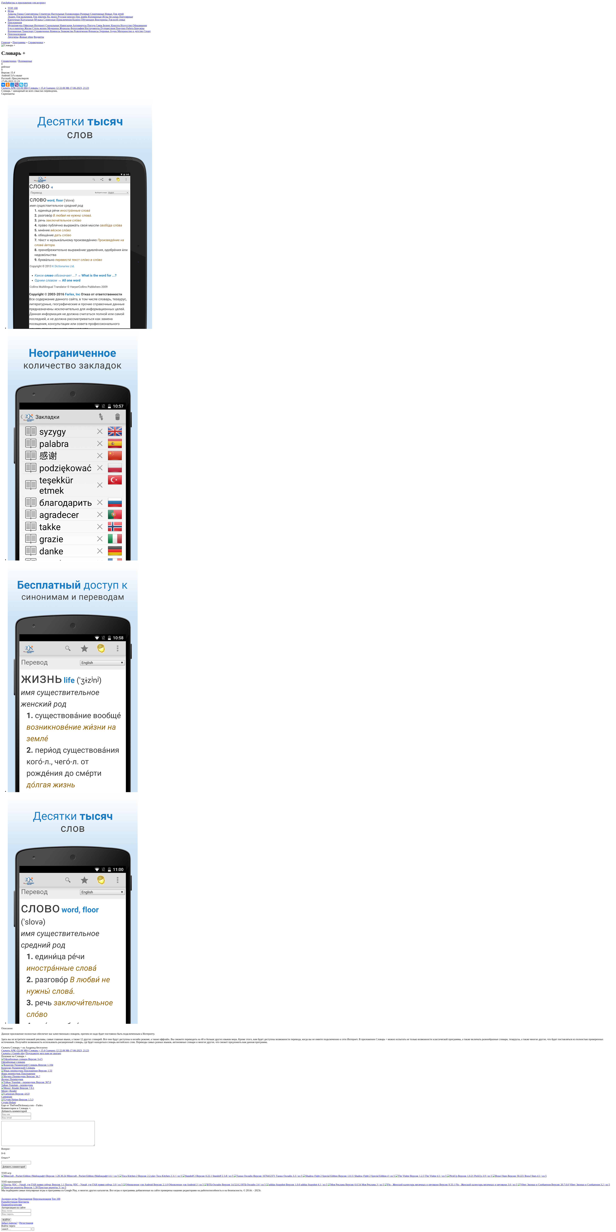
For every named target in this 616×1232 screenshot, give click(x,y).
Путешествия (108, 28)
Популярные (126, 16)
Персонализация (42, 1199)
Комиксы (55, 31)
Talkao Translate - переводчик (17, 1085)
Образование (140, 25)
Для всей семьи (116, 19)
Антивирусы (80, 25)
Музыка (38, 19)
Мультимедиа (15, 25)
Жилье (28, 28)
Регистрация (26, 1223)
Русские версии (67, 16)
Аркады (12, 14)
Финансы (93, 31)
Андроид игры (9, 1199)
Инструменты (92, 28)
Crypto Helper (8, 1102)
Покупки (121, 28)
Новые (109, 14)
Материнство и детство (130, 31)
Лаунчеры (13, 37)
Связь (99, 25)
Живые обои (26, 37)
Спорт (147, 31)
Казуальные (27, 19)
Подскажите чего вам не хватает (43, 1053)
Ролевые (85, 14)
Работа (130, 28)
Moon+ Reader (9, 1091)
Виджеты (39, 37)
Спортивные (97, 14)
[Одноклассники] (8, 85)
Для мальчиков (24, 16)
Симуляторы (31, 14)
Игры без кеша (110, 16)
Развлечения (81, 31)
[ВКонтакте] (3, 85)
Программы (19, 42)
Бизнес (107, 25)
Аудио (113, 31)
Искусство (126, 25)
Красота (115, 25)
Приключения (64, 19)
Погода (91, 25)
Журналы (65, 28)
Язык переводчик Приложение (18, 1073)
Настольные (58, 14)
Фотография (77, 28)
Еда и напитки (16, 28)
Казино (76, 19)
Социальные (52, 25)
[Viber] (17, 85)
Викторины (101, 19)
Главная (5, 42)
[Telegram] (26, 85)
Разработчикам (9, 1201)
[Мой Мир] (12, 85)
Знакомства (67, 31)
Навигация (66, 25)
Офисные (28, 25)
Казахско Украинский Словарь (18, 1067)
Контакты (23, 1201)
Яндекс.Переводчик (12, 1079)
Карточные (14, 19)
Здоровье (104, 31)
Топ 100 (56, 1199)
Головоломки (72, 14)
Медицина (53, 28)
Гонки (20, 14)
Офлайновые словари (13, 1062)
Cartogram (6, 1096)
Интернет (39, 25)
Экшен (12, 16)
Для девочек (40, 16)
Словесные (49, 19)
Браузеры (139, 28)
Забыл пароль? (9, 1223)
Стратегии (45, 14)
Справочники (42, 31)
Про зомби (82, 16)
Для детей (118, 14)
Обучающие (88, 19)
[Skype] (21, 85)
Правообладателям (11, 1204)
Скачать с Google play (13, 1053)
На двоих (52, 16)
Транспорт (28, 31)
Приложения (25, 1199)
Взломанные (95, 16)
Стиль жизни (39, 28)
